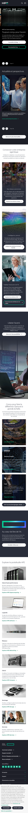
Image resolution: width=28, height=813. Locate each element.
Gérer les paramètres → (7, 811)
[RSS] (19, 767)
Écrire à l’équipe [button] (10, 756)
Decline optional (18, 807)
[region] (14, 36)
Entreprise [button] (4, 772)
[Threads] (11, 767)
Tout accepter (6, 807)
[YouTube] (17, 767)
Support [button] (4, 776)
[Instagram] (9, 767)
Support (6, 753)
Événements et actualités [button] (8, 780)
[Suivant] (6, 63)
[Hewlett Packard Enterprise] (5, 3)
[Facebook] (14, 767)
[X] (6, 767)
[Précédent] (3, 63)
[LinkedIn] (3, 767)
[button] (22, 3)
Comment (7, 750)
